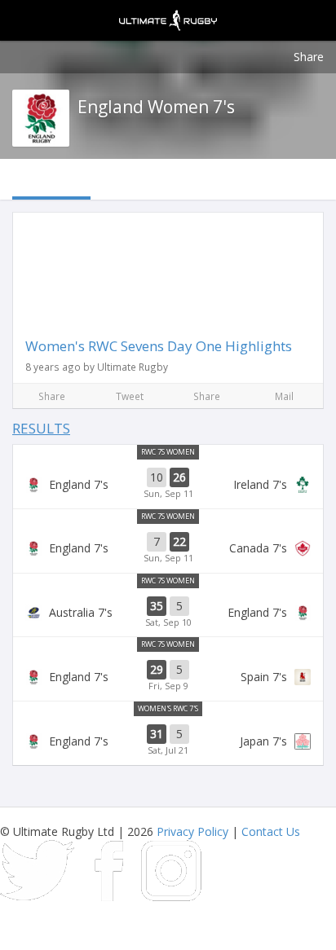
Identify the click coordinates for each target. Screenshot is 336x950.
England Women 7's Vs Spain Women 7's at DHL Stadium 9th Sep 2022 (168, 676)
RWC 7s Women (168, 451)
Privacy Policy (192, 831)
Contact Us (270, 831)
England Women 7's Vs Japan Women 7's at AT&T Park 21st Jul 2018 (168, 740)
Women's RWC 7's (168, 708)
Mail (284, 395)
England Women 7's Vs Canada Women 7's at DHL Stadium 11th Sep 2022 (168, 548)
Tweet (130, 395)
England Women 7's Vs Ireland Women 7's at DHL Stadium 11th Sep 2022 (168, 484)
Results (41, 428)
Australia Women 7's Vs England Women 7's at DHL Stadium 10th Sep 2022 (168, 612)
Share (309, 56)
